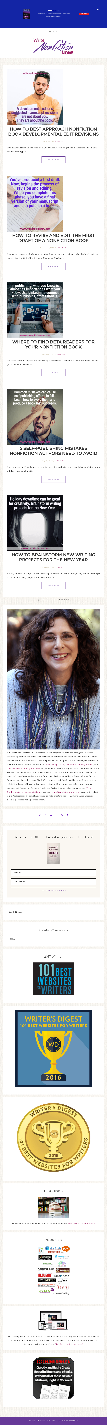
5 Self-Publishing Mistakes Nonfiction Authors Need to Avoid (53, 451)
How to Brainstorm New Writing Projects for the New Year (53, 557)
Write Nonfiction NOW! (53, 46)
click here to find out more (81, 1223)
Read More (53, 160)
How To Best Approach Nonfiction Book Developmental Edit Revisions (53, 131)
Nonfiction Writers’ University (66, 792)
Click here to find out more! (69, 1344)
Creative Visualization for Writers (23, 768)
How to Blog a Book (55, 764)
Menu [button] (56, 31)
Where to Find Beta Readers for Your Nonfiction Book (53, 344)
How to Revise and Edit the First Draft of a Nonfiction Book (53, 238)
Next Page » (64, 600)
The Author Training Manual (79, 764)
